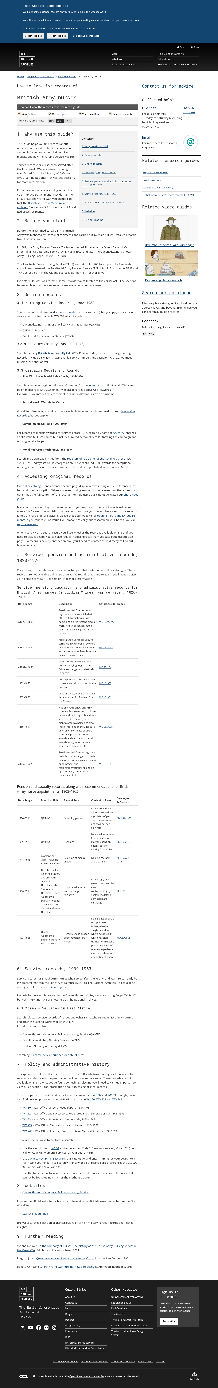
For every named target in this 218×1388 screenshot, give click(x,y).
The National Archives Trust (127, 1319)
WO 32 (97, 1095)
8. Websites (88, 211)
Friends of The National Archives (129, 1325)
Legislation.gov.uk (121, 1302)
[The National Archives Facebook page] (38, 1327)
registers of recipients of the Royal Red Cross (96, 458)
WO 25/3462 (106, 647)
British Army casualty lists (54, 353)
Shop (196, 46)
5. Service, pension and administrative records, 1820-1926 (106, 183)
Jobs (67, 1337)
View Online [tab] (29, 114)
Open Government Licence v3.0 (86, 1376)
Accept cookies (33, 35)
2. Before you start (92, 155)
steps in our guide (55, 987)
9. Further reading (92, 220)
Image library (72, 1325)
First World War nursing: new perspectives (70, 1266)
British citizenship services (80, 1342)
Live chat (149, 108)
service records (65, 312)
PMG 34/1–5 (123, 841)
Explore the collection (124, 64)
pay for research (27, 524)
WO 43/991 (105, 697)
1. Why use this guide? (95, 146)
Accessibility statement (65, 1361)
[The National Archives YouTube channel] (30, 1327)
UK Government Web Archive (127, 1297)
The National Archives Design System (127, 1333)
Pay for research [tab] (122, 114)
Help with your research (40, 76)
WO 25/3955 (106, 726)
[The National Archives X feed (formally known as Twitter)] (22, 1327)
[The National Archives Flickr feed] (46, 1327)
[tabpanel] (77, 121)
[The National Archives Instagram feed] (54, 1327)
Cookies (160, 1361)
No (144, 334)
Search (183, 46)
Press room (71, 1331)
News (68, 1308)
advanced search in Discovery (46, 1158)
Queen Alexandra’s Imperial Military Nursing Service (55, 1192)
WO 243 (117, 1099)
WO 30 (90, 1099)
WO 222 (101, 1099)
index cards (95, 385)
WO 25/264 (105, 667)
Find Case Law (119, 1308)
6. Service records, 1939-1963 (99, 193)
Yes (151, 334)
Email (146, 137)
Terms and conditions (123, 1361)
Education (164, 59)
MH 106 (121, 891)
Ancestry (118, 433)
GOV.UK (194, 1378)
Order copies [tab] (59, 114)
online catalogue (33, 486)
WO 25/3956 (123, 937)
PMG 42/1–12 (124, 818)
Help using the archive (171, 53)
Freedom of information (94, 1361)
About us (70, 1297)
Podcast (69, 1319)
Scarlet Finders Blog (35, 1213)
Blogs (68, 1314)
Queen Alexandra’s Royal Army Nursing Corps (65, 1258)
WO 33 (112, 1095)
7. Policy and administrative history (103, 202)
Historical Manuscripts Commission (85, 1348)
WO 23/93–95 (106, 621)
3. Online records (92, 163)
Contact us (71, 1302)
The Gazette (118, 1314)
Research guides (67, 76)
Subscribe (169, 1321)
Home (20, 76)
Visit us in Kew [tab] (90, 114)
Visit (114, 53)
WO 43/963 (105, 683)
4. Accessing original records (99, 172)
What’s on (117, 59)
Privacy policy (145, 1361)
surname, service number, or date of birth (57, 1055)
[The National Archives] (27, 59)
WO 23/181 (105, 764)
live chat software (189, 110)
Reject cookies (57, 35)
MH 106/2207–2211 (125, 859)
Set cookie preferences (86, 35)
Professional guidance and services (178, 64)
